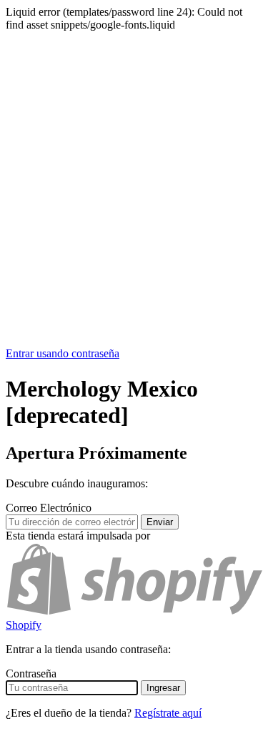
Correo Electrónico (48, 508)
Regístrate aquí (168, 713)
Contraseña (31, 673)
